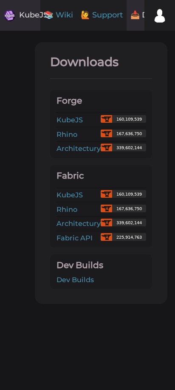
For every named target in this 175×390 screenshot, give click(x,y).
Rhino (66, 134)
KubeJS (69, 120)
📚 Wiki (58, 15)
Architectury (78, 148)
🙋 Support (102, 15)
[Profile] (159, 15)
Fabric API (74, 238)
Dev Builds (75, 279)
